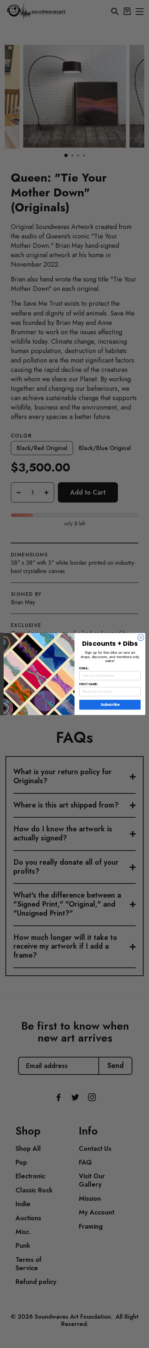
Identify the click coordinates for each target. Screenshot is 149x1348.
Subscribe (110, 704)
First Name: (88, 684)
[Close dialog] (140, 637)
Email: (84, 668)
